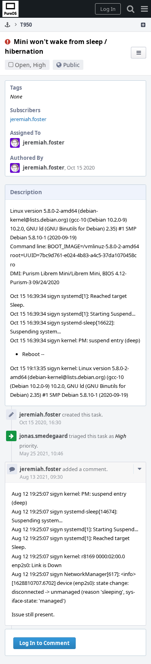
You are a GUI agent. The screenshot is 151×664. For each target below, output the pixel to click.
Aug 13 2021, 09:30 (41, 476)
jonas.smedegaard (43, 436)
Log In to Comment (44, 643)
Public (71, 65)
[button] (144, 9)
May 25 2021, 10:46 (41, 453)
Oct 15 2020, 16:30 (40, 422)
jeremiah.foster (28, 119)
